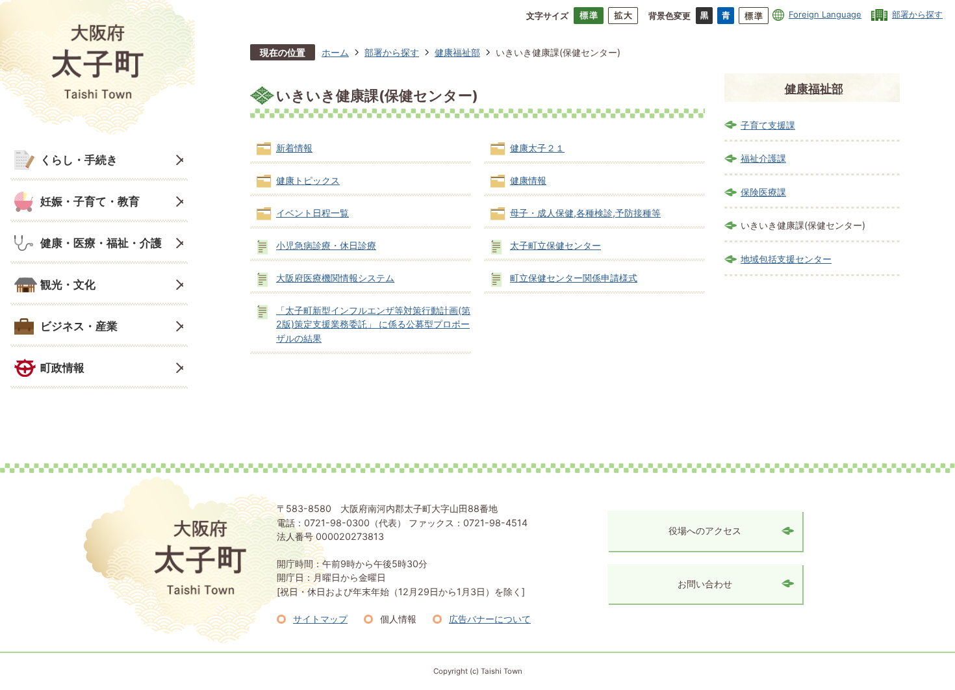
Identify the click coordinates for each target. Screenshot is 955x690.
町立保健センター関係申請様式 (573, 277)
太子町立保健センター (555, 245)
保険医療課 (763, 192)
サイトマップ (320, 618)
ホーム (335, 52)
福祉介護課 (763, 158)
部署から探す (917, 14)
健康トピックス (308, 180)
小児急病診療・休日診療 (326, 245)
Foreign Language (825, 14)
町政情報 (62, 367)
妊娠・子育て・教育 (90, 201)
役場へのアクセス (704, 530)
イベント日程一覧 (312, 212)
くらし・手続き (79, 159)
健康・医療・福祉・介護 (101, 242)
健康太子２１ (537, 147)
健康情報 (528, 180)
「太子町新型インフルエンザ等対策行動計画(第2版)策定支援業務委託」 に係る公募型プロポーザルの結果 (373, 324)
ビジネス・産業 (79, 326)
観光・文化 (68, 284)
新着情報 (294, 147)
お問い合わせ (705, 583)
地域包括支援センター (786, 258)
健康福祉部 (457, 52)
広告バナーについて (490, 618)
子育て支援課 (768, 125)
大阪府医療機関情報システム (335, 277)
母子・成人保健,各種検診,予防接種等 (585, 212)
